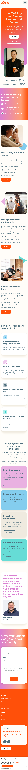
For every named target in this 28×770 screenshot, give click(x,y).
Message (5, 665)
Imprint (3, 716)
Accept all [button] (7, 766)
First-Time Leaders (6, 698)
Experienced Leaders (7, 702)
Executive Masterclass (7, 705)
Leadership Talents (6, 708)
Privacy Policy (16, 762)
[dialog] (14, 763)
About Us (4, 712)
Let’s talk (14, 36)
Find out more (9, 483)
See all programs (14, 41)
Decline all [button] (20, 766)
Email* (5, 657)
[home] (5, 2)
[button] (25, 2)
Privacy (3, 719)
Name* (5, 650)
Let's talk (6, 179)
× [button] (26, 758)
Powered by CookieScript (6, 768)
